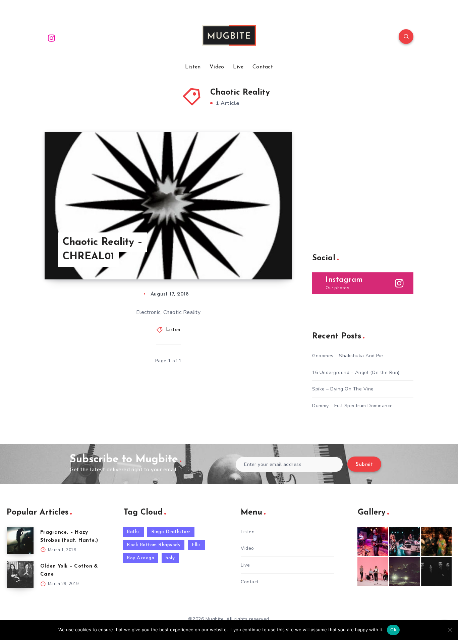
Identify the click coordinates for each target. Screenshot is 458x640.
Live (238, 67)
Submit (364, 464)
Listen (193, 67)
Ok (393, 629)
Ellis (196, 544)
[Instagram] (51, 37)
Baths (133, 531)
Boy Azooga (140, 558)
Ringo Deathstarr (170, 531)
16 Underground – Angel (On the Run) (356, 372)
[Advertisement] (362, 174)
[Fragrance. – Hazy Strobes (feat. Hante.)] (20, 540)
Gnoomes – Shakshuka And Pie (347, 356)
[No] (449, 630)
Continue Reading (260, 259)
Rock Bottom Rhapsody (153, 544)
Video (217, 67)
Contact (262, 67)
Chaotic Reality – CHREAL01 (102, 249)
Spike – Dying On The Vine (343, 389)
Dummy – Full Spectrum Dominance (352, 406)
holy (170, 558)
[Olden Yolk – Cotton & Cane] (20, 574)
